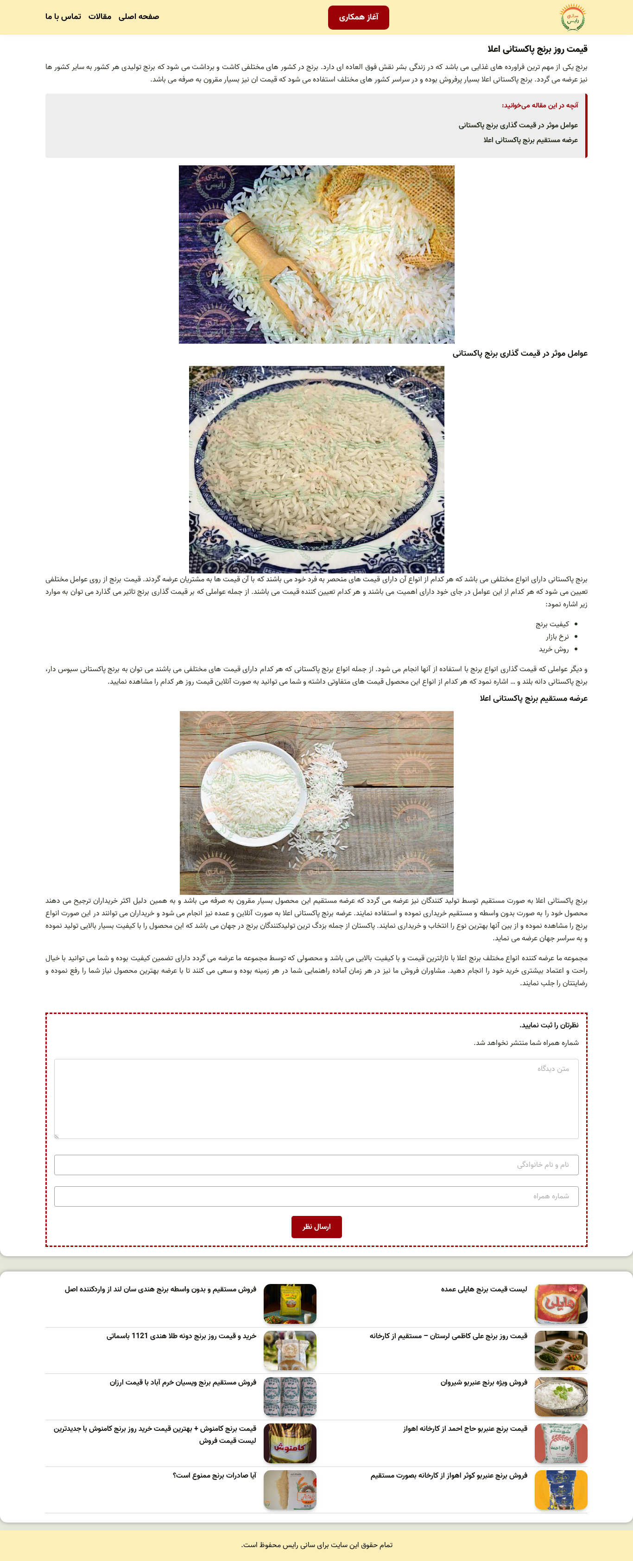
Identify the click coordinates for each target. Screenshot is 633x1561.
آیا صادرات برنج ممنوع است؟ (214, 1476)
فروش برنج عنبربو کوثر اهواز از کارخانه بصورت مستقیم (449, 1476)
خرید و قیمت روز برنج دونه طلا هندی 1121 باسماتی (181, 1336)
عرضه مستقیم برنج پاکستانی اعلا (531, 140)
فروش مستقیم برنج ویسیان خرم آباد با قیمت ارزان (183, 1383)
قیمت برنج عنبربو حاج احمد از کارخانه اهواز (465, 1429)
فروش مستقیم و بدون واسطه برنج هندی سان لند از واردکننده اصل (160, 1290)
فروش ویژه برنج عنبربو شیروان (484, 1383)
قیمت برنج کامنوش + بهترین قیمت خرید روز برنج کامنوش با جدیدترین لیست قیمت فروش (155, 1435)
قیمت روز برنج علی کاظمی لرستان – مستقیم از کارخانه (448, 1336)
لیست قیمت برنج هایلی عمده (484, 1290)
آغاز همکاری (358, 17)
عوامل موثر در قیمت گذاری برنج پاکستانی (518, 126)
